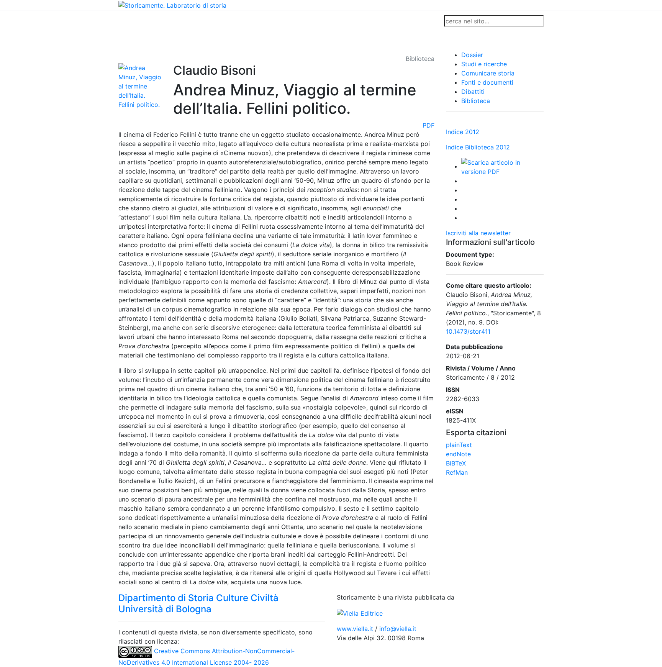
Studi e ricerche (484, 64)
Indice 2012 (462, 132)
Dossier (472, 55)
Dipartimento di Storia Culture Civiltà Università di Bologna (198, 603)
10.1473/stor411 (468, 331)
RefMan (457, 472)
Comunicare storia (488, 73)
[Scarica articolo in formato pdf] (502, 166)
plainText (459, 445)
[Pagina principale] (172, 4)
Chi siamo (159, 21)
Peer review (227, 21)
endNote (458, 454)
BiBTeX (456, 463)
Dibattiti (473, 91)
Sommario (264, 21)
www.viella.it (356, 629)
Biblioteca (475, 101)
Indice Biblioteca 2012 (478, 147)
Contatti (191, 21)
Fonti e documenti (487, 82)
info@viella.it (397, 629)
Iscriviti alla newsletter (478, 233)
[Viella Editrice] (360, 612)
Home (130, 21)
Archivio (297, 21)
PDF (428, 125)
